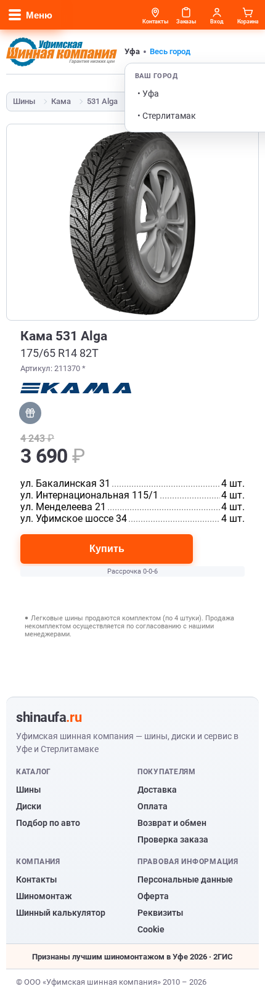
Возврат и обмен (171, 823)
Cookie (151, 929)
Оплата (152, 806)
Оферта (153, 896)
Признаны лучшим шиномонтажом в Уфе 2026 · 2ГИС (132, 956)
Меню (39, 15)
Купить (106, 548)
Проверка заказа (172, 839)
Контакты (36, 879)
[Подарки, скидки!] (30, 413)
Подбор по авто (48, 823)
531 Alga (102, 101)
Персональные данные (185, 879)
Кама (61, 101)
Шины (24, 101)
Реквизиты (160, 913)
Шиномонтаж (44, 896)
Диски (28, 806)
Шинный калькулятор (60, 913)
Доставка (157, 790)
